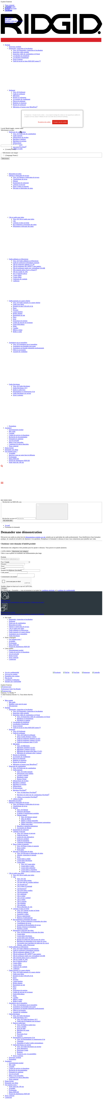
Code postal (4, 572)
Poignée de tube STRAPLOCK (23, 306)
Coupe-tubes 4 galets (27, 866)
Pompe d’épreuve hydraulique (26, 927)
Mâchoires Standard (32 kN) (26, 747)
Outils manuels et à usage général (19, 301)
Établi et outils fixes (19, 390)
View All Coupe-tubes (28, 864)
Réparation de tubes (15, 174)
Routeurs (20, 1052)
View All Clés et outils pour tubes (23, 219)
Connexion (12, 659)
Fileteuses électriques (23, 811)
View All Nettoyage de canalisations (24, 768)
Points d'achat (9, 448)
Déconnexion (9, 23)
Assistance (8, 428)
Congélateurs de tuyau (24, 923)
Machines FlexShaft (20, 790)
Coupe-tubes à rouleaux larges (30, 871)
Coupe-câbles (17, 275)
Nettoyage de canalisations (17, 623)
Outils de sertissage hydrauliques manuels (26, 263)
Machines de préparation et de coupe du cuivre (31, 941)
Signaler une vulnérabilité (13, 681)
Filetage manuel (22, 815)
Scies (14, 319)
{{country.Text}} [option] (10, 149)
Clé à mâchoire (21, 894)
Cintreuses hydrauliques (24, 842)
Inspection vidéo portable (21, 713)
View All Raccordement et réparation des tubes (32, 921)
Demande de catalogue (16, 439)
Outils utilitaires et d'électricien (18, 259)
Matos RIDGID (14, 459)
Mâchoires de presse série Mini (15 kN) (29, 751)
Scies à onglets (21, 1026)
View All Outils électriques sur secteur (29, 1046)
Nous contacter (13, 446)
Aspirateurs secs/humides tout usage (24, 346)
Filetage (15, 181)
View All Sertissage (19, 731)
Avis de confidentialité (12, 672)
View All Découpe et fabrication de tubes (30, 853)
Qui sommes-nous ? (11, 451)
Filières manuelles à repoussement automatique (36, 822)
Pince (14, 317)
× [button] (1, 696)
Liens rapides (9, 648)
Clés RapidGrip (22, 884)
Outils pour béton (18, 304)
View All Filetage (22, 810)
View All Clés (21, 879)
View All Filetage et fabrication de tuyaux (26, 177)
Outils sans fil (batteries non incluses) (28, 1021)
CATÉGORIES (6, 551)
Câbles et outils (18, 799)
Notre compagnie (10, 637)
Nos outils (8, 617)
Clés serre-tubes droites (24, 880)
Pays (2, 562)
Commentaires (9, 577)
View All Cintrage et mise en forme (28, 910)
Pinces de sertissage (19, 758)
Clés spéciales (21, 905)
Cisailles (15, 328)
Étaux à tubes (21, 848)
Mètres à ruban (17, 330)
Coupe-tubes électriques (24, 860)
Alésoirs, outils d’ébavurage (26, 945)
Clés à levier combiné (24, 898)
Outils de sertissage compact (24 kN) (28, 740)
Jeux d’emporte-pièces (20, 273)
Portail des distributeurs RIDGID (19, 460)
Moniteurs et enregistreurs (25, 718)
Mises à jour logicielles (16, 442)
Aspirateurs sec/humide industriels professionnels (28, 348)
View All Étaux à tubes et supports (28, 846)
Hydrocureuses (17, 788)
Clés (14, 221)
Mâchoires (16, 744)
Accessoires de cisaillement (21, 757)
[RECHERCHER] (52, 512)
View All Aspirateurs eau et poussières (25, 344)
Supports (20, 1036)
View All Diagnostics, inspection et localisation (28, 711)
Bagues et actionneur (19, 755)
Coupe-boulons (18, 312)
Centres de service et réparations (19, 435)
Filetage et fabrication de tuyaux (19, 175)
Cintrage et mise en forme (21, 223)
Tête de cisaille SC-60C (20, 272)
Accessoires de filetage (24, 828)
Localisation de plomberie (21, 722)
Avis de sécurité (14, 440)
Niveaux (15, 310)
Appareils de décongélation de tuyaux (29, 925)
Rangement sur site (19, 315)
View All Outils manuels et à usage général (26, 302)
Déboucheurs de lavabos (20, 781)
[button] (51, 2)
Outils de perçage (22, 835)
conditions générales (48, 590)
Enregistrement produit (16, 430)
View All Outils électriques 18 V (27, 1019)
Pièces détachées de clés (24, 907)
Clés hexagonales (22, 892)
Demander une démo (11, 450)
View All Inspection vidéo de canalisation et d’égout (33, 717)
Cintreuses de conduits (20, 279)
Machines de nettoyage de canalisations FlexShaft (33, 795)
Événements (13, 457)
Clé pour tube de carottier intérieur (28, 882)
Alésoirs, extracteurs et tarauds (26, 855)
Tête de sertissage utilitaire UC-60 (23, 264)
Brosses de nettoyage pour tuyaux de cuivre (31, 939)
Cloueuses (20, 1041)
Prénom (3, 564)
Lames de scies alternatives (25, 837)
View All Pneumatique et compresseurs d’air (31, 1039)
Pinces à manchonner (23, 916)
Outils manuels (17, 770)
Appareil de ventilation (20, 351)
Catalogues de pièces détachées (19, 444)
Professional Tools (10, 8)
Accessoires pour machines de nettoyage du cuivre (33, 943)
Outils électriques (14, 384)
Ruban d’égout (21, 779)
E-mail (3, 568)
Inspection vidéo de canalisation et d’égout (26, 715)
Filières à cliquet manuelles (29, 820)
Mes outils (8, 19)
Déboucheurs (17, 786)
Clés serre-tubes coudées (24, 890)
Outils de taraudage (23, 840)
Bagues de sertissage (19, 762)
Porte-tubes (20, 849)
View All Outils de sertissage (26, 735)
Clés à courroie (21, 901)
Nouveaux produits (15, 1057)
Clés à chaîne (21, 896)
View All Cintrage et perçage (26, 833)
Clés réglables (21, 903)
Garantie (11, 433)
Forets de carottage (23, 839)
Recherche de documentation (18, 437)
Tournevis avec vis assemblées (26, 1054)
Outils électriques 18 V (20, 388)
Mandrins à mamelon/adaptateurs (27, 826)
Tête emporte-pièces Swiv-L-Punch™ (25, 270)
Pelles (15, 326)
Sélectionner (5, 158)
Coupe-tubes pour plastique (25, 938)
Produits (3, 557)
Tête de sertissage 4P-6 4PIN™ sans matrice (27, 266)
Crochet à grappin (22, 775)
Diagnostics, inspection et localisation (21, 619)
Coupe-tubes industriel (28, 868)
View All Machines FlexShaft (27, 792)
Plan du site (8, 678)
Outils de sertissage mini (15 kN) (27, 742)
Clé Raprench (22, 889)
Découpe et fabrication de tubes (23, 188)
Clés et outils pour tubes (16, 217)
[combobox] (10, 146)
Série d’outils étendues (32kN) (26, 737)
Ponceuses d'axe (22, 1034)
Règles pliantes (17, 313)
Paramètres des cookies (12, 676)
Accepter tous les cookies (60, 122)
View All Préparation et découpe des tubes (30, 932)
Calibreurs (16, 281)
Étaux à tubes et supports (21, 186)
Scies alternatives (22, 1048)
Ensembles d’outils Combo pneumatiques (30, 1043)
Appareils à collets (23, 914)
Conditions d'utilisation (12, 680)
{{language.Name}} (11, 155)
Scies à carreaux (18, 395)
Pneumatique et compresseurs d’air (24, 391)
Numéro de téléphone (11, 570)
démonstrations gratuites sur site (35, 537)
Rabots (19, 1032)
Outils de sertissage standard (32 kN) (28, 738)
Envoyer (4, 588)
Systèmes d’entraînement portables (28, 813)
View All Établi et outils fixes (26, 1025)
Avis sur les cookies (11, 674)
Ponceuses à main (22, 1050)
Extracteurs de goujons (20, 321)
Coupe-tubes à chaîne (24, 859)
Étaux (15, 308)
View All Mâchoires (23, 746)
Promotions (12, 426)
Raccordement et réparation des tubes (25, 224)
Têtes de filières (26, 819)
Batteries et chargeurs (19, 760)
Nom (2, 566)
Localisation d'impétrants (21, 724)
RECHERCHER (7, 520)
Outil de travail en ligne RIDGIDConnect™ (27, 727)
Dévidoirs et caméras (23, 720)
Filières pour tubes (27, 824)
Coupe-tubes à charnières (29, 869)
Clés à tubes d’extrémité (24, 886)
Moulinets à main (22, 777)
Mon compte (9, 17)
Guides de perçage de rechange (23, 322)
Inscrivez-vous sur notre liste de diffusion (22, 455)
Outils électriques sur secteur (22, 393)
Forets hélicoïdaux (19, 324)
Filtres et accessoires (19, 350)
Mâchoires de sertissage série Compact (29, 753)
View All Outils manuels (24, 772)
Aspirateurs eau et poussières (18, 342)
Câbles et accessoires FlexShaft (27, 797)
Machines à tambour (19, 782)
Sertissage (12, 621)
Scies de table (21, 1028)
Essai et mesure (18, 726)
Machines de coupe (23, 1030)
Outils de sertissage (19, 733)
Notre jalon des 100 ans (16, 462)
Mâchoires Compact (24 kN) (26, 749)
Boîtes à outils (17, 332)
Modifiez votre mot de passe (14, 21)
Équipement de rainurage (21, 183)
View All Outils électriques (21, 386)
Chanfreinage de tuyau (20, 179)
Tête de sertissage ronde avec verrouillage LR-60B (29, 268)
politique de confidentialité (66, 590)
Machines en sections (19, 784)
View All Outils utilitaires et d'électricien (25, 261)
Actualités (12, 453)
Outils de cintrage (22, 912)
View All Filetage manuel (29, 817)
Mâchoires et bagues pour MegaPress (25, 764)
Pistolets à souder (22, 928)
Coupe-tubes (21, 862)
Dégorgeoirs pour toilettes (25, 773)
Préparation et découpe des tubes (23, 226)
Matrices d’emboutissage (25, 918)
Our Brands (8, 10)
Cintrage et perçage (19, 184)
